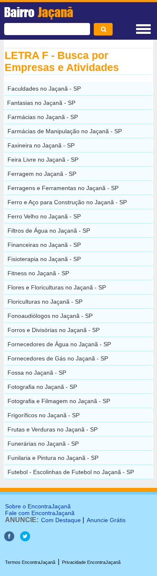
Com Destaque (61, 520)
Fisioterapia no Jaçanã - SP (44, 259)
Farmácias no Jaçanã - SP (43, 117)
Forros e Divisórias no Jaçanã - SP (54, 330)
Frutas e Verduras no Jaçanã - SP (53, 429)
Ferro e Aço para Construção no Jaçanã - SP (67, 202)
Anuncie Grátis (106, 520)
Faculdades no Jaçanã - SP (44, 88)
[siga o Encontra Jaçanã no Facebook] (9, 539)
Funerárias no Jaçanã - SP (43, 443)
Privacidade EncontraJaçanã (91, 562)
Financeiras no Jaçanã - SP (44, 244)
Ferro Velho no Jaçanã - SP (44, 216)
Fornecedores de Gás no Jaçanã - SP (58, 358)
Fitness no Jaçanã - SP (38, 273)
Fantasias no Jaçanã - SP (41, 102)
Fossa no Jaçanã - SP (37, 372)
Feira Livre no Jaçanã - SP (43, 159)
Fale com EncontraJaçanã (40, 513)
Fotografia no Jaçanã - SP (42, 386)
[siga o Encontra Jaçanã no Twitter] (25, 539)
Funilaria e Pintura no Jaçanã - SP (53, 457)
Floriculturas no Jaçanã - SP (45, 301)
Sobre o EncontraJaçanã (38, 506)
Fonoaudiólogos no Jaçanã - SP (50, 315)
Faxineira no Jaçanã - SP (41, 145)
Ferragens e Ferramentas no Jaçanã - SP (63, 188)
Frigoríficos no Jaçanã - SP (44, 415)
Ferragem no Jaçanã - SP (42, 173)
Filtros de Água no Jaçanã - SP (49, 230)
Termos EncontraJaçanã (30, 562)
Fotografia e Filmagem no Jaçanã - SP (59, 401)
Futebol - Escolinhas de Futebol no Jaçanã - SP (71, 472)
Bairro (38, 12)
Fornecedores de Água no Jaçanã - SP (59, 344)
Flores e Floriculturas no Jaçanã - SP (57, 287)
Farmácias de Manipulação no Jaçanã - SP (65, 131)
